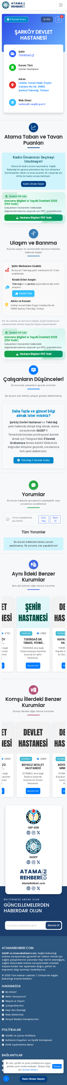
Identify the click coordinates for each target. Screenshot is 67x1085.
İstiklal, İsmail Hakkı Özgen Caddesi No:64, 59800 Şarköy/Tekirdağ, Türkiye (35, 86)
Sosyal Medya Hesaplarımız (22, 1019)
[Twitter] (39, 833)
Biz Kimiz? (11, 992)
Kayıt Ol (55, 519)
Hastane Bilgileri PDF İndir (35, 217)
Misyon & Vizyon (15, 1001)
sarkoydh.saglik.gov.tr (32, 104)
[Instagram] (34, 833)
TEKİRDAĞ (25, 55)
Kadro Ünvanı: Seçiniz (33, 1079)
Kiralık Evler (25, 293)
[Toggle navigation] (60, 5)
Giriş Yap (43, 519)
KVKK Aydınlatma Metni (19, 1044)
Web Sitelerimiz (14, 1014)
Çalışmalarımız (14, 1005)
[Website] (29, 833)
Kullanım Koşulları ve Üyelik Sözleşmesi (28, 1040)
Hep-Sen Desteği (15, 1010)
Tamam (57, 1066)
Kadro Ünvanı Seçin (33, 183)
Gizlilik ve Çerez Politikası (20, 1035)
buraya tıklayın (30, 1069)
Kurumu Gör (33, 665)
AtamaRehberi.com (18, 948)
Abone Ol (53, 925)
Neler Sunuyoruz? (15, 996)
